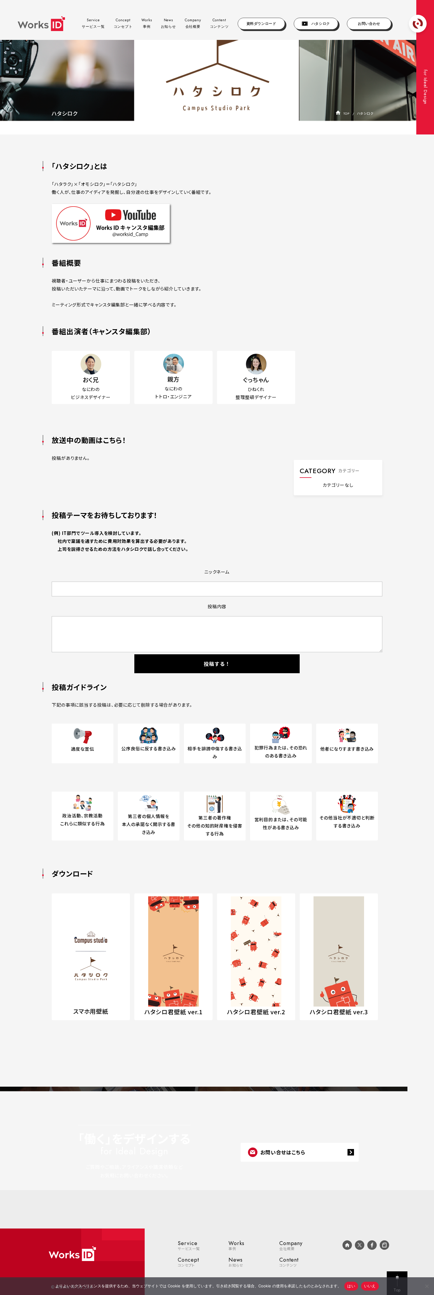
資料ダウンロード (261, 23)
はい (351, 1285)
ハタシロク (319, 23)
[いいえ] (427, 1286)
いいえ (370, 1285)
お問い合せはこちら (282, 1152)
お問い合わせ (369, 23)
